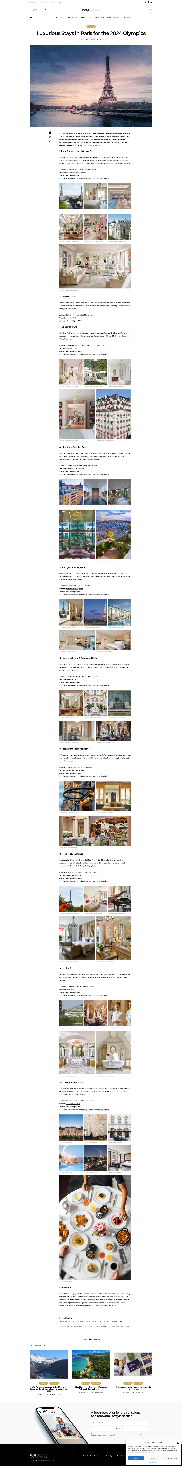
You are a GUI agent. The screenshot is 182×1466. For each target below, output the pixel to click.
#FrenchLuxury (79, 1321)
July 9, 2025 (139, 1392)
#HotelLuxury (91, 1321)
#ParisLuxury (115, 1324)
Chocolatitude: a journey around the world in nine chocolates (133, 1388)
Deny (153, 1458)
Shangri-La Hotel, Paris (74, 589)
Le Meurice (70, 989)
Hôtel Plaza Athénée (73, 875)
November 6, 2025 (97, 1392)
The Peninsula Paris (73, 1104)
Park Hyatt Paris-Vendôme (76, 770)
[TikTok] (148, 2)
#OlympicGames (118, 1321)
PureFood (85, 1383)
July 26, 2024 (84, 39)
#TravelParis (114, 1326)
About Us (33, 2)
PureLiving (43, 1383)
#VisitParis (125, 1326)
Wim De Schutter (95, 39)
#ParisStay (78, 1326)
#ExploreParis (65, 1321)
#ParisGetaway (89, 1324)
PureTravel (91, 26)
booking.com (86, 178)
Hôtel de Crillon (72, 679)
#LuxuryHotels (104, 1321)
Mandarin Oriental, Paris (75, 468)
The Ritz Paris (71, 318)
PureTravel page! (109, 1305)
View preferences (171, 1458)
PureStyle (109, 1456)
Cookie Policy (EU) (57, 2)
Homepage (60, 17)
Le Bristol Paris (71, 348)
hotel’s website (103, 178)
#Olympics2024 (66, 1324)
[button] (178, 1442)
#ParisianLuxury (102, 1324)
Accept (135, 1458)
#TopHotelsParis (101, 1326)
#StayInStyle (89, 1326)
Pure (71, 17)
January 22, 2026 (55, 1394)
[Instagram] (145, 2)
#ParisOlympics (67, 1326)
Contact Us (43, 2)
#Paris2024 (77, 1324)
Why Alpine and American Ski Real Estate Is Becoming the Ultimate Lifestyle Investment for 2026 (49, 1389)
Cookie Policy (153, 1462)
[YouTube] (151, 2)
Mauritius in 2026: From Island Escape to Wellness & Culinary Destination (91, 1388)
